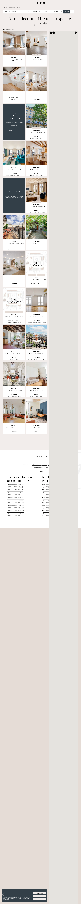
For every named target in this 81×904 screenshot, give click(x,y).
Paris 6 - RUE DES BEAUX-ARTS (14, 362)
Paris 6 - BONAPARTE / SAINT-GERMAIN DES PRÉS (14, 141)
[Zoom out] (51, 33)
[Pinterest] (22, 33)
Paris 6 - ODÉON (36, 399)
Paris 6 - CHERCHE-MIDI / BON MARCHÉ (14, 31)
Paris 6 (13, 252)
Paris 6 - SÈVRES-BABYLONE (36, 325)
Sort (46, 29)
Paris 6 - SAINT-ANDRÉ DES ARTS (14, 399)
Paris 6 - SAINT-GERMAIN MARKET (36, 178)
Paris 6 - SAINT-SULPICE (36, 141)
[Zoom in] (53, 33)
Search (67, 11)
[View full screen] (75, 33)
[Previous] (5, 42)
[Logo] (41, 3)
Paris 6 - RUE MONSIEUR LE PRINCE (14, 325)
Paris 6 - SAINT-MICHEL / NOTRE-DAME (13, 215)
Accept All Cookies (39, 893)
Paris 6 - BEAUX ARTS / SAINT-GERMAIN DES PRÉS (13, 68)
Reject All (39, 896)
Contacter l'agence (35, 283)
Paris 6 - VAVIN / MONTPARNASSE (36, 104)
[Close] (45, 890)
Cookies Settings (39, 899)
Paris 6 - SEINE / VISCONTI (37, 68)
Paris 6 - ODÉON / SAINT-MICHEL (36, 31)
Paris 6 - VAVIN (36, 215)
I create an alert (14, 130)
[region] (24, 895)
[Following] (22, 42)
